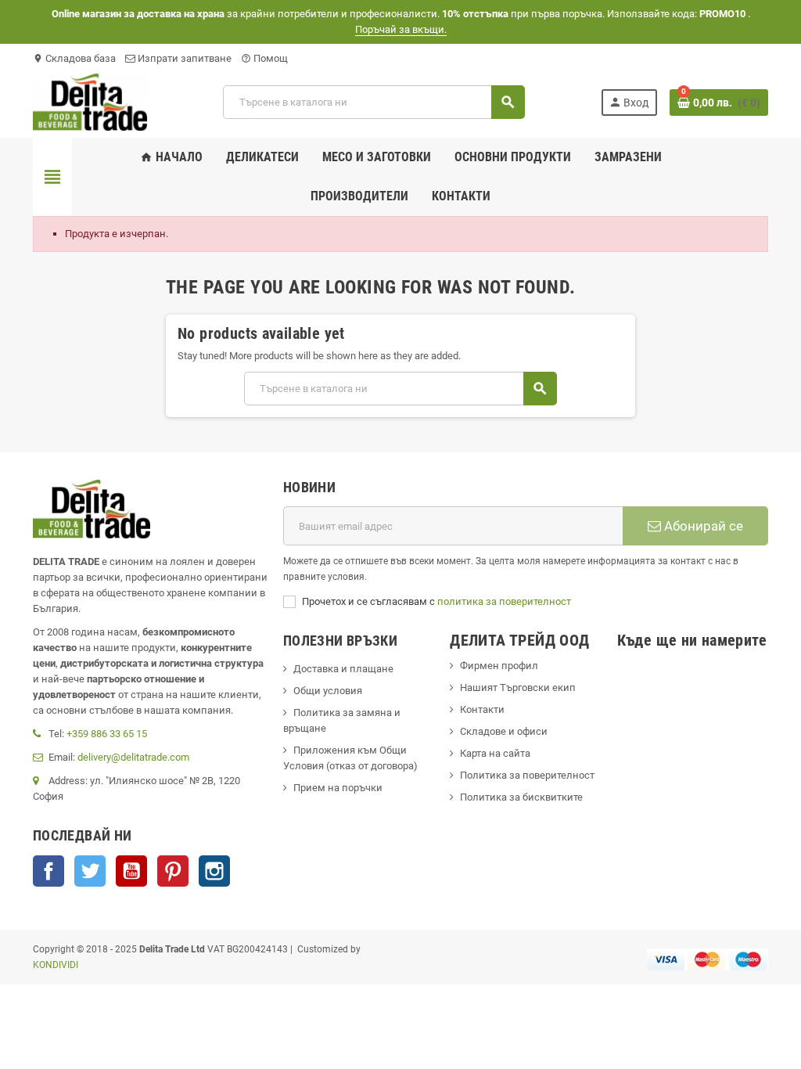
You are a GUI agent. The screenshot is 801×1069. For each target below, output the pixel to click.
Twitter (90, 871)
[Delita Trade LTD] (90, 101)
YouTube (131, 871)
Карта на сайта (495, 753)
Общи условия (327, 690)
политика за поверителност (504, 601)
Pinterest (173, 871)
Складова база (74, 58)
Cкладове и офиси (504, 731)
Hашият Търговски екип (518, 687)
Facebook (48, 871)
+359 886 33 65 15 (106, 734)
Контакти (482, 709)
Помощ (264, 58)
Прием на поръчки (338, 788)
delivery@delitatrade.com (133, 757)
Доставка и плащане (343, 669)
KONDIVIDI (55, 964)
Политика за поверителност (527, 775)
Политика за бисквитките (521, 797)
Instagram (214, 871)
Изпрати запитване (183, 58)
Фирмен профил (499, 665)
